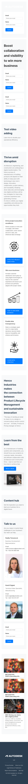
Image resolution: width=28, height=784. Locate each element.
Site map (21, 770)
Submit (9, 29)
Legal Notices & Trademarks (14, 768)
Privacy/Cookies (9, 765)
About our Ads (19, 765)
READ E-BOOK (10, 468)
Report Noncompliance (11, 770)
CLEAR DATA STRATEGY (11, 361)
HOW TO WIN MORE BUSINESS (13, 311)
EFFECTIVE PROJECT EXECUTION (13, 260)
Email (7, 15)
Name (7, 22)
